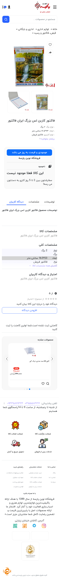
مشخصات (34, 202)
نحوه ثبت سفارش (18, 477)
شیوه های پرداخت (18, 482)
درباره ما (53, 482)
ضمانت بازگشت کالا (36, 482)
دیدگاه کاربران (16, 202)
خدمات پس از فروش (35, 487)
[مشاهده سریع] (47, 383)
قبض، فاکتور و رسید (45, 33)
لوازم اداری (43, 29)
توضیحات (49, 202)
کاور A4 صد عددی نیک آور (39, 361)
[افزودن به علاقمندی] (43, 383)
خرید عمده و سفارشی (35, 473)
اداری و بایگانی (26, 29)
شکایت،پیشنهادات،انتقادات (14, 473)
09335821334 (15, 403)
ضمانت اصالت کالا (36, 477)
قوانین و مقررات (18, 487)
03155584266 (32, 403)
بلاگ (54, 473)
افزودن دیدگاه (29, 310)
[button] (29, 389)
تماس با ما (52, 477)
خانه (55, 29)
